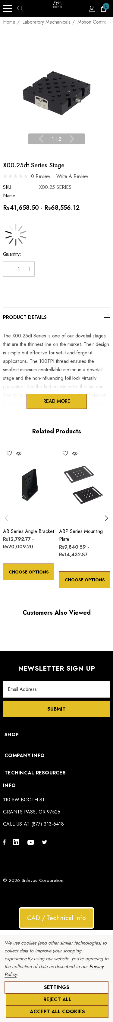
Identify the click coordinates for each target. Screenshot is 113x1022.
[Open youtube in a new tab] (31, 842)
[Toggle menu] (7, 8)
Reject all (57, 999)
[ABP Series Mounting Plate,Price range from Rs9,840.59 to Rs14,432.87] (84, 484)
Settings (56, 987)
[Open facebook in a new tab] (4, 842)
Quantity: (12, 254)
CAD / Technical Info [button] (56, 917)
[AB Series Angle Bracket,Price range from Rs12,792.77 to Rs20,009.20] (28, 484)
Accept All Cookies (57, 1011)
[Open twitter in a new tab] (45, 842)
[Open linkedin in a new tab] (17, 842)
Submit (56, 708)
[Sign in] (91, 8)
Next (72, 139)
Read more (56, 401)
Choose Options (29, 572)
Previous (41, 139)
